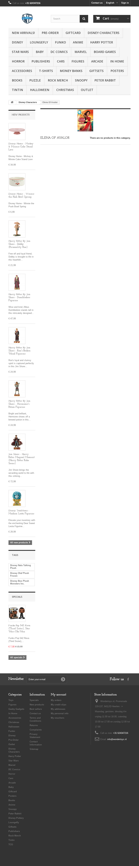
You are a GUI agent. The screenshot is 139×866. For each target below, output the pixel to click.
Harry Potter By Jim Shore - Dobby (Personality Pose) (19, 244)
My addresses (58, 709)
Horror (18, 61)
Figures (78, 61)
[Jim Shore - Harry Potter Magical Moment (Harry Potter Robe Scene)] (16, 442)
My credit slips (58, 704)
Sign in (125, 3)
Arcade (97, 61)
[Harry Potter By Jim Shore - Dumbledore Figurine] (16, 282)
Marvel (81, 52)
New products (20, 115)
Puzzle (35, 80)
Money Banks (71, 71)
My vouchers (57, 718)
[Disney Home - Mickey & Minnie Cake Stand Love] (16, 131)
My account (58, 694)
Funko (60, 42)
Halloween (39, 90)
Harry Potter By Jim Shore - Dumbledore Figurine (19, 297)
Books (17, 80)
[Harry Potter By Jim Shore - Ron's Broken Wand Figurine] (16, 335)
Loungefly (39, 42)
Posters (117, 71)
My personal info (59, 713)
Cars (61, 61)
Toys (10, 700)
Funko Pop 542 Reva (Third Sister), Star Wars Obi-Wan (19, 628)
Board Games (105, 52)
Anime (78, 42)
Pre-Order (50, 33)
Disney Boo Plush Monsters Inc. (19, 582)
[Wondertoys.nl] (27, 18)
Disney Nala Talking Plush (20, 566)
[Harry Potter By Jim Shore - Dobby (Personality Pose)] (16, 228)
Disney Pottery (16, 818)
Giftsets (96, 71)
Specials (17, 596)
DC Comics (59, 52)
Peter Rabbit (105, 80)
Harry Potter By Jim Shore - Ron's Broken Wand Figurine (19, 350)
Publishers (41, 61)
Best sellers (36, 709)
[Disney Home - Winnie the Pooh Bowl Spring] (16, 181)
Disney (17, 42)
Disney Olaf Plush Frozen (19, 574)
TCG (10, 844)
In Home (117, 61)
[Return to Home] (12, 102)
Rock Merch (58, 80)
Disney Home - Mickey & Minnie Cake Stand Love (20, 146)
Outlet (87, 90)
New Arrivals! (23, 33)
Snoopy (81, 80)
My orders (56, 700)
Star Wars (20, 52)
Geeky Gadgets (16, 709)
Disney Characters (103, 33)
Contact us (97, 3)
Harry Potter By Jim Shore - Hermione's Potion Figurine (19, 404)
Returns (34, 725)
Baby (40, 52)
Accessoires (22, 71)
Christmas (65, 90)
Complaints (36, 730)
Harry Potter (101, 42)
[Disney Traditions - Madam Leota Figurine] (16, 498)
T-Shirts (46, 71)
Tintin (17, 90)
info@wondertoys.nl (117, 739)
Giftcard (73, 33)
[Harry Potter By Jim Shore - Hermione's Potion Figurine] (16, 388)
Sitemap (34, 749)
